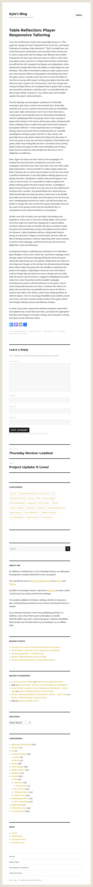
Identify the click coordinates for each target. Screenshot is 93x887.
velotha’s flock (15, 873)
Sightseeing (15, 512)
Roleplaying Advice (56, 508)
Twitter (12, 584)
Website (13, 418)
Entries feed (16, 836)
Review (41, 508)
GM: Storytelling (17, 503)
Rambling (31, 508)
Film (38, 498)
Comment (14, 361)
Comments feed (18, 839)
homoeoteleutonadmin (18, 331)
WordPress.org (18, 842)
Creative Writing (17, 498)
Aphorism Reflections (28, 493)
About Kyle (14, 862)
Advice (13, 493)
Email (12, 407)
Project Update (17, 508)
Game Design (49, 498)
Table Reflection (49, 331)
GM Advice (24, 334)
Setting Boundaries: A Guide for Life (27, 653)
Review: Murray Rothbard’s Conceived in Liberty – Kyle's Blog (39, 694)
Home (12, 856)
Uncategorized (17, 517)
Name (12, 395)
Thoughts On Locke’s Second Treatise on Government (35, 647)
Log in (14, 833)
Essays (31, 498)
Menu (79, 15)
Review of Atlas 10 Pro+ (29, 701)
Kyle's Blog (18, 14)
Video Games (32, 517)
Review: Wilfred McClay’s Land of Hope (28, 657)
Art (53, 493)
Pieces (55, 503)
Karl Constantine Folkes (22, 682)
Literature (31, 503)
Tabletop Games (48, 512)
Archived (45, 493)
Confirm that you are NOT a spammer (29, 433)
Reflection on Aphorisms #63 (49, 682)
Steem (59, 581)
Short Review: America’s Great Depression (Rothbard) (35, 650)
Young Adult (46, 517)
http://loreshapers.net (40, 581)
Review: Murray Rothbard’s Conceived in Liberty (33, 660)
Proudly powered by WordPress (30, 880)
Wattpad (52, 590)
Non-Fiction (44, 503)
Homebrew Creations (19, 867)
